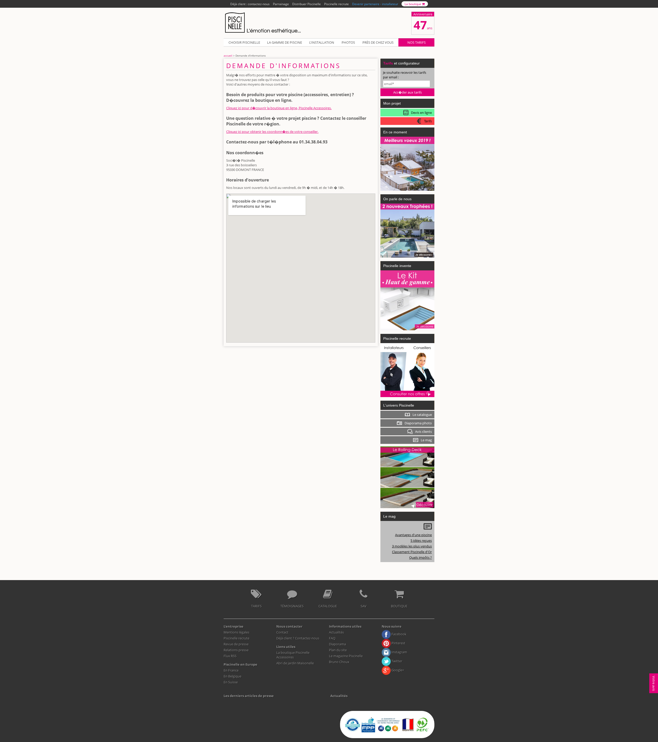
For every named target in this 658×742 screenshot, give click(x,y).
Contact (282, 632)
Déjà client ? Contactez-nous (297, 638)
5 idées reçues (421, 540)
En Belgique (232, 676)
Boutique (399, 606)
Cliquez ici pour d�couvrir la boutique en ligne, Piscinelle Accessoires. (279, 108)
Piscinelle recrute (336, 4)
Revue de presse (236, 644)
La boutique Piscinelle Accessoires (292, 654)
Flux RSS (230, 656)
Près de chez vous (378, 42)
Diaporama (337, 644)
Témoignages (292, 606)
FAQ (332, 638)
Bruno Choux (339, 661)
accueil (228, 55)
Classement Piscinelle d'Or (412, 551)
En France (231, 670)
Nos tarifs (416, 42)
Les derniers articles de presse (249, 695)
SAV (364, 606)
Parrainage (281, 4)
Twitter (396, 661)
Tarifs (256, 606)
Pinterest (398, 643)
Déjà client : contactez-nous (250, 4)
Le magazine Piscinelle (346, 656)
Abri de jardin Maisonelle (295, 663)
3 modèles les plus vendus (412, 546)
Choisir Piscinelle (244, 42)
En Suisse (231, 682)
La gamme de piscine (284, 42)
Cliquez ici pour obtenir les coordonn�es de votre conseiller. (272, 131)
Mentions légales (236, 632)
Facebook (398, 634)
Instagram (399, 652)
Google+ (397, 670)
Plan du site (338, 650)
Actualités (336, 632)
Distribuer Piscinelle (306, 4)
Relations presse (236, 650)
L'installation (321, 42)
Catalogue (327, 606)
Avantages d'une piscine (413, 535)
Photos (348, 42)
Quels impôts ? (420, 557)
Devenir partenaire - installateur (375, 4)
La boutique (413, 4)
